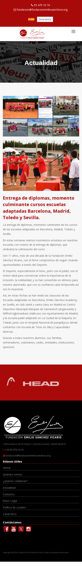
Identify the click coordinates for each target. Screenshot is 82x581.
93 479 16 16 (42, 5)
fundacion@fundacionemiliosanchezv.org (42, 9)
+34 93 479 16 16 (14, 449)
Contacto (8, 494)
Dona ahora (45, 19)
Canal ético (10, 514)
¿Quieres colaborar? (15, 481)
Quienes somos (12, 474)
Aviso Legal (10, 501)
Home (6, 468)
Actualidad (9, 487)
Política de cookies (14, 507)
